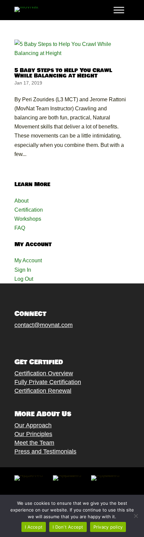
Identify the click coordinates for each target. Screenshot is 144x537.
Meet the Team (34, 442)
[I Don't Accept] (135, 516)
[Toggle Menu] (119, 10)
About (21, 201)
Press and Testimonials (45, 451)
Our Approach (33, 425)
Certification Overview (43, 373)
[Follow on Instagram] (38, 340)
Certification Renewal (42, 390)
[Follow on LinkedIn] (65, 340)
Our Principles (33, 434)
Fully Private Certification (47, 382)
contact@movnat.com (43, 325)
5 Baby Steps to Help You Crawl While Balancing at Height (63, 73)
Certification (28, 210)
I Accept (34, 527)
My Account (28, 260)
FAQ (19, 228)
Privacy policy (108, 527)
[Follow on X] (24, 340)
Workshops (27, 219)
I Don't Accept (68, 527)
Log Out (23, 279)
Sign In (22, 270)
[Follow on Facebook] (11, 340)
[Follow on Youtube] (51, 340)
